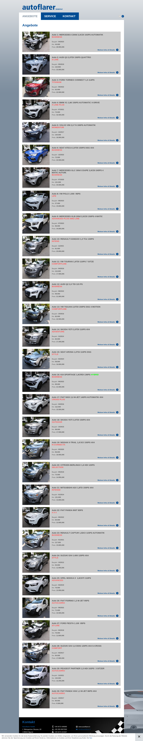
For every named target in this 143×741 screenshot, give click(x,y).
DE (120, 16)
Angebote (30, 16)
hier (90, 738)
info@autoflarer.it (84, 729)
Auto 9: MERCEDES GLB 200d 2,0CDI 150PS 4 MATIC (77, 217)
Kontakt (69, 16)
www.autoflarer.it (84, 727)
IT (122, 16)
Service (50, 16)
